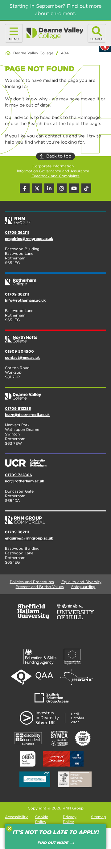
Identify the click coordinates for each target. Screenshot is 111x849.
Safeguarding (83, 586)
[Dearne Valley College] (55, 33)
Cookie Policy (41, 819)
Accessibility (16, 816)
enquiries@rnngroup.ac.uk (29, 238)
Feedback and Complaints (55, 176)
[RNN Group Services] (55, 517)
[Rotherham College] (55, 280)
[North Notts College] (55, 337)
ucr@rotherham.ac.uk (24, 481)
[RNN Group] (55, 218)
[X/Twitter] (37, 188)
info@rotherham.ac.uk (25, 300)
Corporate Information (53, 166)
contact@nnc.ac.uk (22, 357)
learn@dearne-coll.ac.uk (27, 414)
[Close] (9, 829)
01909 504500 (19, 351)
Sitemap (98, 816)
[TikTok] (86, 188)
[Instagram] (62, 188)
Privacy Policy (69, 819)
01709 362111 (17, 232)
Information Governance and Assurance (53, 171)
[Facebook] (25, 188)
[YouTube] (74, 188)
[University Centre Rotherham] (55, 460)
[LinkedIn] (49, 188)
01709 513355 (18, 408)
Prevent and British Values (40, 586)
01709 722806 (18, 475)
